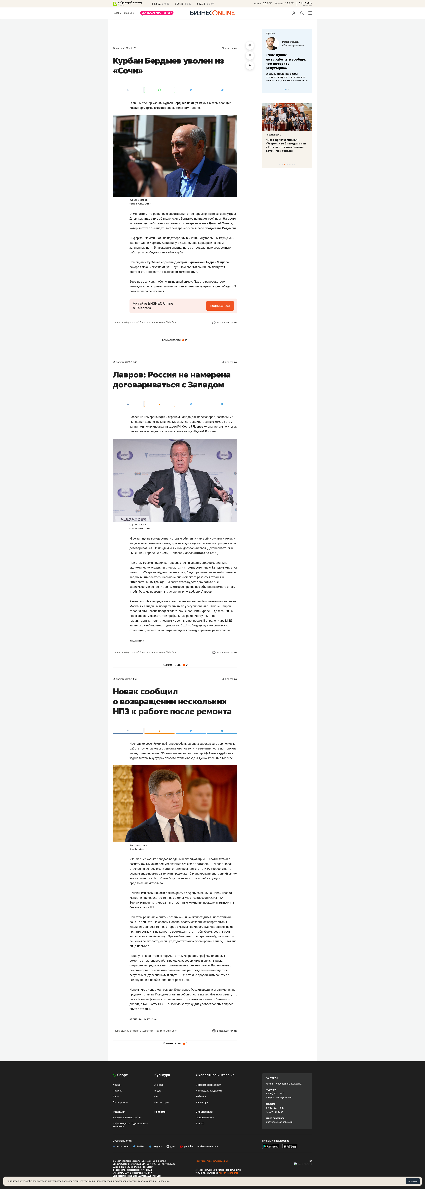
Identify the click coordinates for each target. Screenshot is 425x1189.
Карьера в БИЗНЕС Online (126, 1117)
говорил (135, 611)
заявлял (135, 625)
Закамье (129, 13)
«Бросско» (288, 45)
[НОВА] (156, 14)
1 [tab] (285, 89)
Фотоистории (161, 1102)
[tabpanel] (287, 59)
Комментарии (175, 340)
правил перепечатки (228, 1173)
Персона (117, 1090)
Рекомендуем (273, 134)
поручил (168, 955)
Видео (157, 1090)
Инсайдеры (202, 1102)
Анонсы (158, 1085)
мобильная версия (207, 1146)
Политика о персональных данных (212, 1161)
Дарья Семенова (291, 41)
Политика (136, 640)
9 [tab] (292, 164)
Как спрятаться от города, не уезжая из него (285, 141)
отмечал (225, 994)
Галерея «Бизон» (205, 1117)
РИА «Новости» (214, 868)
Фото (157, 1096)
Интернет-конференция (208, 1085)
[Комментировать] (250, 45)
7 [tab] (289, 164)
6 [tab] (287, 164)
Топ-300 (200, 1123)
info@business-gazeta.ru (279, 1097)
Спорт (122, 1075)
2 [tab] (286, 89)
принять (412, 1181)
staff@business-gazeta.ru (279, 1122)
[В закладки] (250, 55)
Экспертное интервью (215, 1075)
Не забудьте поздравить (209, 1090)
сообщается (153, 252)
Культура (162, 1075)
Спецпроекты (204, 1111)
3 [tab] (288, 89)
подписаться (220, 305)
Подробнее (164, 1181)
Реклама (160, 1111)
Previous (267, 89)
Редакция (119, 1111)
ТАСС (213, 553)
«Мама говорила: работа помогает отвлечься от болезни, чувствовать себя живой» (287, 61)
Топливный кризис (143, 1019)
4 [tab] (284, 164)
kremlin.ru (139, 849)
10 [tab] (294, 164)
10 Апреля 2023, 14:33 (124, 48)
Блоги (116, 1096)
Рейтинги (201, 1096)
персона (270, 33)
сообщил (225, 103)
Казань (258, 3)
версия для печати (227, 322)
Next (308, 89)
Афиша (117, 1085)
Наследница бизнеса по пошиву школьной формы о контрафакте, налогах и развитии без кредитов (284, 77)
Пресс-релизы (120, 1102)
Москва (279, 3)
